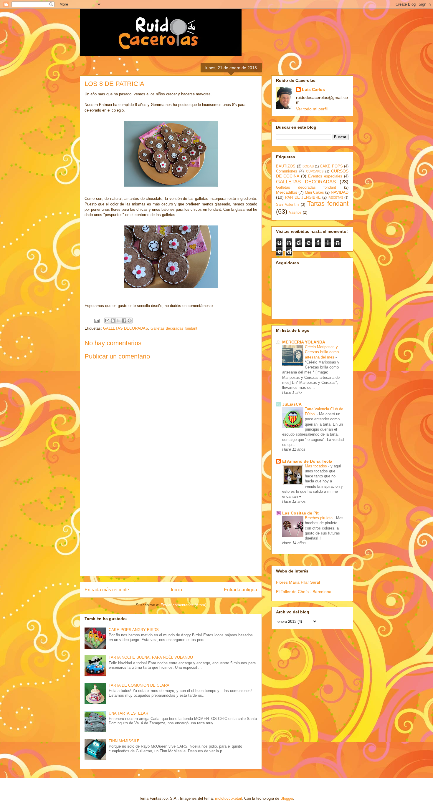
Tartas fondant (327, 203)
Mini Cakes (314, 192)
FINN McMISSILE (124, 741)
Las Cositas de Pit (300, 513)
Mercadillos (286, 192)
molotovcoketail (228, 798)
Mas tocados (316, 466)
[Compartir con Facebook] (124, 320)
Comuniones (286, 171)
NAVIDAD (339, 192)
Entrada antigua (240, 589)
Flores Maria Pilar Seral (298, 582)
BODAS (308, 166)
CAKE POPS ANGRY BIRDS (134, 630)
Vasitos (295, 212)
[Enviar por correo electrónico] (107, 320)
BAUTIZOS (285, 166)
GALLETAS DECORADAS (125, 328)
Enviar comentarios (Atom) (183, 605)
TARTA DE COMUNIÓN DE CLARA (139, 685)
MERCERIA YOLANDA (303, 342)
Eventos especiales (325, 176)
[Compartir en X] (118, 320)
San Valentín (287, 205)
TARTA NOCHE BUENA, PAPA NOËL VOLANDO (151, 657)
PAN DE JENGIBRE (303, 197)
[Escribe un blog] (113, 320)
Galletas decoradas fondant (174, 328)
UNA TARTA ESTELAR (128, 713)
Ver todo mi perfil (312, 109)
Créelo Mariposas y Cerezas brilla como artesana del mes (322, 352)
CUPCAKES (314, 171)
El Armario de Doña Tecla (307, 461)
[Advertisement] (171, 534)
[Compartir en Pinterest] (130, 320)
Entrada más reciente (107, 589)
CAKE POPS (331, 166)
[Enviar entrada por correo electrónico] (96, 320)
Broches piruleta (319, 518)
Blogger (286, 798)
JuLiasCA (292, 404)
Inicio (176, 589)
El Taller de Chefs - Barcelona (303, 591)
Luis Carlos (313, 89)
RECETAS (335, 197)
